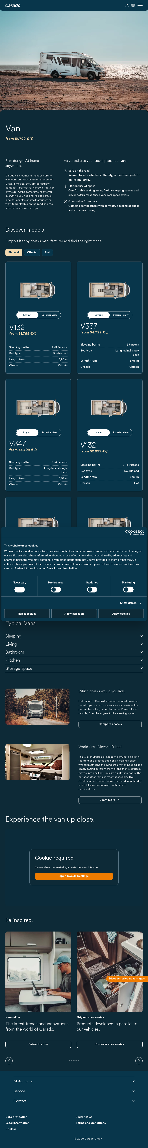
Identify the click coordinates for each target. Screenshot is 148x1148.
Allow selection (74, 613)
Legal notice (84, 1117)
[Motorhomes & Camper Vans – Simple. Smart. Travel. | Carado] (12, 5)
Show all (13, 252)
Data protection (16, 1117)
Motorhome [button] (23, 1081)
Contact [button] (20, 1101)
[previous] (9, 1060)
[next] (139, 1060)
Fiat (47, 252)
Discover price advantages (127, 978)
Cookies (10, 1129)
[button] (133, 5)
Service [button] (19, 1091)
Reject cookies (27, 613)
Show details (128, 602)
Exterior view (49, 315)
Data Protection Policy (62, 568)
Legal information (17, 1123)
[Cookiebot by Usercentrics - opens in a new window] (128, 532)
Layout (27, 315)
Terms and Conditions (91, 1123)
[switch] (56, 589)
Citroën (32, 252)
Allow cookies (121, 613)
